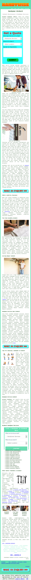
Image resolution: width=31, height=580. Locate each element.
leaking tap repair (14, 407)
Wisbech (27, 165)
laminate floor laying (11, 413)
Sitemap (3, 562)
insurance (7, 211)
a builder (12, 492)
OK (27, 579)
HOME (12, 8)
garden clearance (13, 496)
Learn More (19, 579)
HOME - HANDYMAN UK (15, 555)
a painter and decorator (20, 489)
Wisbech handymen (7, 399)
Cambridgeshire (6, 422)
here (14, 342)
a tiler (24, 499)
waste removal (6, 417)
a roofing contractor (15, 493)
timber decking (17, 406)
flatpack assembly (7, 400)
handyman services (16, 180)
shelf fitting (22, 420)
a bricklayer (6, 495)
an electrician (13, 500)
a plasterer (22, 495)
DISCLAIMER (27, 8)
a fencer (10, 491)
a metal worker (24, 491)
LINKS (15, 8)
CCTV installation (22, 498)
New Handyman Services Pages (18, 562)
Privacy (28, 566)
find (6, 313)
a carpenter (25, 492)
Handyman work (6, 165)
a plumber (10, 499)
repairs (4, 299)
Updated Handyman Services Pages (10, 563)
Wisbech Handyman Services (10, 425)
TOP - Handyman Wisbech (8, 543)
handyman (10, 184)
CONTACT (22, 8)
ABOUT (19, 8)
